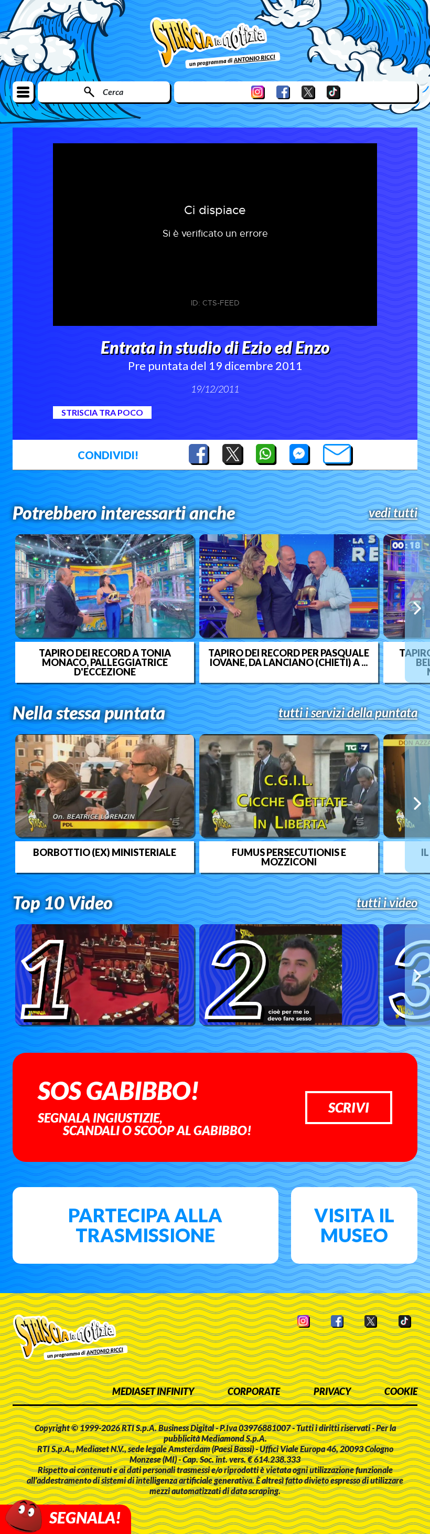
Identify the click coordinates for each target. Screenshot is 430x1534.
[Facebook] (283, 92)
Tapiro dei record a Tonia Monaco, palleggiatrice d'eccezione (105, 662)
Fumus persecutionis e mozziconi (289, 857)
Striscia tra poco (102, 412)
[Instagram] (258, 92)
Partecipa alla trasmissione (145, 1224)
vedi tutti (393, 512)
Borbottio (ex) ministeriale (104, 852)
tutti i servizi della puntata (347, 712)
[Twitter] (308, 92)
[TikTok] (333, 92)
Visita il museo (354, 1224)
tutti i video (387, 902)
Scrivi (348, 1107)
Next (417, 608)
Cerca (113, 92)
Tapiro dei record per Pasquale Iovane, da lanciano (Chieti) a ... (288, 657)
